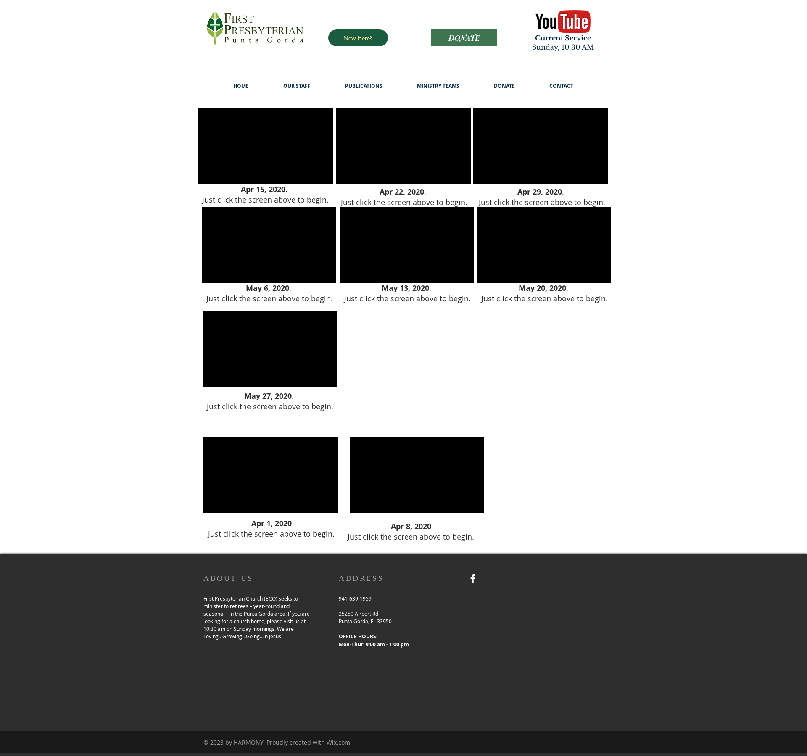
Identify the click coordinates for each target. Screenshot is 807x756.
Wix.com (338, 742)
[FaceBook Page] (473, 579)
